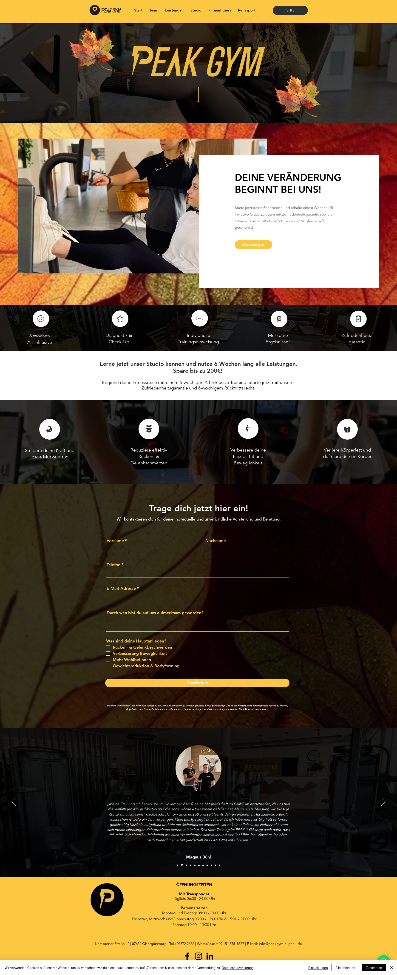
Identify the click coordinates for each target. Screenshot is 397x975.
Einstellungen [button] (318, 967)
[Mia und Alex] (199, 865)
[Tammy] (215, 865)
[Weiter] (383, 802)
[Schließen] (391, 967)
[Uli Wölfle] (207, 865)
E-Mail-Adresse (121, 588)
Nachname (215, 541)
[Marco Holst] (203, 865)
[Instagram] (198, 956)
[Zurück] (13, 802)
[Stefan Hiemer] (186, 865)
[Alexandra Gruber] (181, 865)
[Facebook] (187, 956)
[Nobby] (195, 865)
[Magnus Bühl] (177, 865)
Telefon (113, 565)
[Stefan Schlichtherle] (211, 865)
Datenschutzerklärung (238, 967)
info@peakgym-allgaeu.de (280, 943)
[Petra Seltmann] (219, 865)
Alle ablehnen (345, 967)
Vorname (115, 541)
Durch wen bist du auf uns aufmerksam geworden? (155, 613)
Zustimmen (374, 967)
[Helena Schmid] (190, 865)
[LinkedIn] (210, 956)
